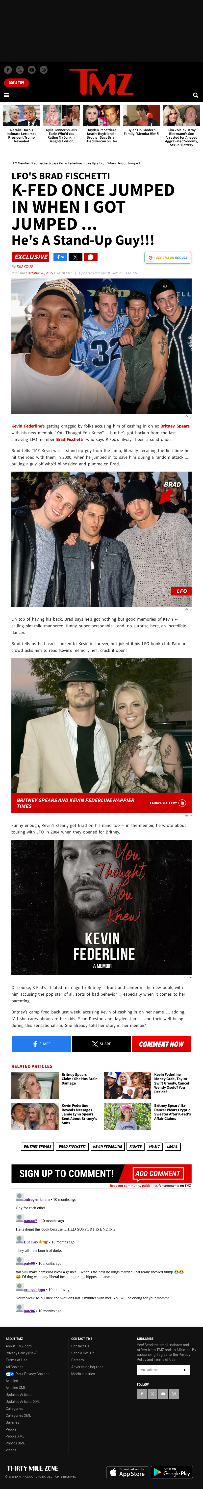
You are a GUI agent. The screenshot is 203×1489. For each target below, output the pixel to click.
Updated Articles (19, 1395)
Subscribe (185, 1370)
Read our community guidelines (134, 1185)
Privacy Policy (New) (22, 1353)
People (11, 1429)
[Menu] (7, 95)
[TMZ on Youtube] (32, 70)
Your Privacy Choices (32, 1374)
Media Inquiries (83, 1374)
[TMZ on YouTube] (163, 1394)
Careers (77, 1360)
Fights (135, 1146)
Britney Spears (37, 1146)
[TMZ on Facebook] (8, 70)
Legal (172, 1146)
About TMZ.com (19, 1346)
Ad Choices (15, 1367)
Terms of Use (16, 1360)
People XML (15, 1436)
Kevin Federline (107, 1146)
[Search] (196, 95)
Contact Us (80, 1346)
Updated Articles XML (23, 1402)
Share (45, 1043)
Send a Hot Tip (83, 1353)
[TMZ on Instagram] (44, 70)
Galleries (12, 1422)
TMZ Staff (24, 266)
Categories (14, 1409)
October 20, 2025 (40, 273)
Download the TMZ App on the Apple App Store (127, 1472)
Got (16, 82)
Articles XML (16, 1388)
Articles (12, 1381)
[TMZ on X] (20, 70)
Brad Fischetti (71, 1146)
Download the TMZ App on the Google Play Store (172, 1472)
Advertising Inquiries (87, 1367)
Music (154, 1146)
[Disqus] (101, 1253)
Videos (11, 1450)
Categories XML (18, 1415)
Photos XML (15, 1443)
